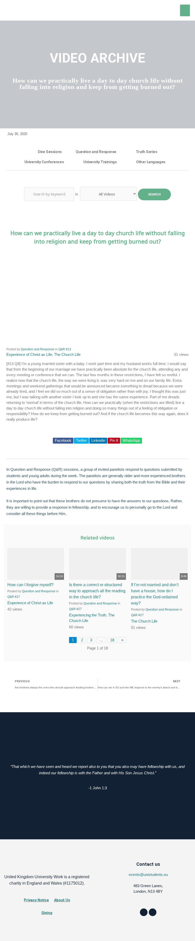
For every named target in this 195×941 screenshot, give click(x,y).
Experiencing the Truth (87, 615)
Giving (46, 912)
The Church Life (67, 355)
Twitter (81, 440)
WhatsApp (131, 440)
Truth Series (146, 151)
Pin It (114, 440)
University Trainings (100, 161)
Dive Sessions (49, 151)
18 (112, 640)
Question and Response (96, 151)
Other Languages (150, 161)
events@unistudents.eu (148, 875)
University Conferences (44, 161)
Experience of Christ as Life (29, 355)
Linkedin (98, 440)
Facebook (63, 440)
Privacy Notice (36, 900)
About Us (62, 900)
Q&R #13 (64, 349)
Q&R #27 (75, 609)
